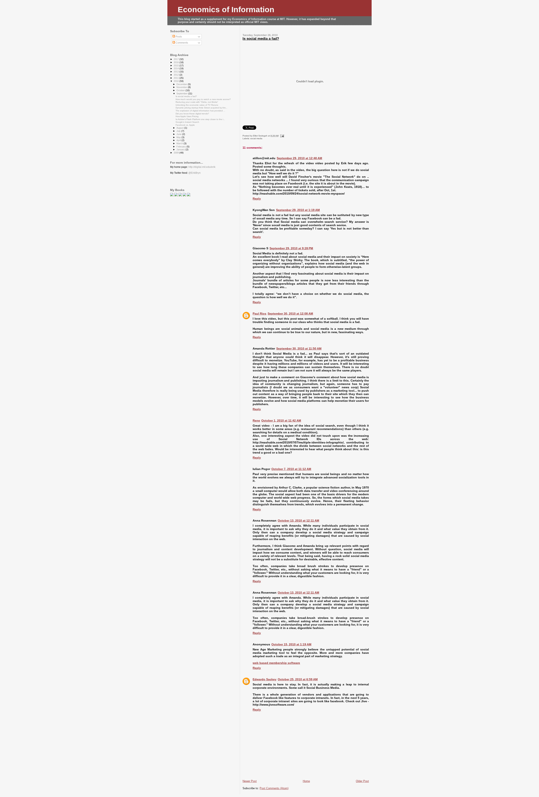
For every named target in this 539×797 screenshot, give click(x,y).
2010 (176, 81)
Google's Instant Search (187, 122)
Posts (178, 36)
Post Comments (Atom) (274, 788)
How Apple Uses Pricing (187, 116)
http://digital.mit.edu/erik (201, 167)
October (180, 90)
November (182, 87)
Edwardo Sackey (264, 679)
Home (306, 781)
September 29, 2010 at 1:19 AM (298, 210)
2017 (176, 59)
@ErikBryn (194, 172)
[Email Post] (281, 136)
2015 (176, 65)
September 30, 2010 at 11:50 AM (299, 348)
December (182, 84)
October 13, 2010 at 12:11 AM (298, 520)
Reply (257, 198)
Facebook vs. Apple (185, 125)
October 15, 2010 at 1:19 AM (291, 644)
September (182, 93)
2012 (176, 74)
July (178, 131)
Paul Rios (259, 313)
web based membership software (276, 663)
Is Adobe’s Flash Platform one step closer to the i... (200, 119)
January (180, 149)
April (178, 140)
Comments (181, 42)
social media (256, 138)
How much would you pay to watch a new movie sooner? (203, 99)
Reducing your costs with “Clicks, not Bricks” (197, 102)
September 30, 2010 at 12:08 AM (290, 313)
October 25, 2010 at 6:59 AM (298, 679)
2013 (176, 71)
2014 (176, 68)
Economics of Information (226, 9)
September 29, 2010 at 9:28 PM (291, 248)
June (179, 134)
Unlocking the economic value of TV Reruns (197, 105)
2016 (176, 62)
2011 (176, 78)
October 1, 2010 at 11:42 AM (281, 420)
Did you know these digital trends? (192, 113)
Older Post (362, 781)
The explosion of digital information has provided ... (200, 110)
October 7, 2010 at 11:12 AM (291, 469)
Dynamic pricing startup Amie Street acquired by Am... (201, 108)
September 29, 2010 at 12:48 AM (299, 158)
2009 (176, 152)
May (178, 137)
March (180, 143)
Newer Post (250, 781)
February (181, 146)
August (180, 128)
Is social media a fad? (261, 39)
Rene (256, 420)
